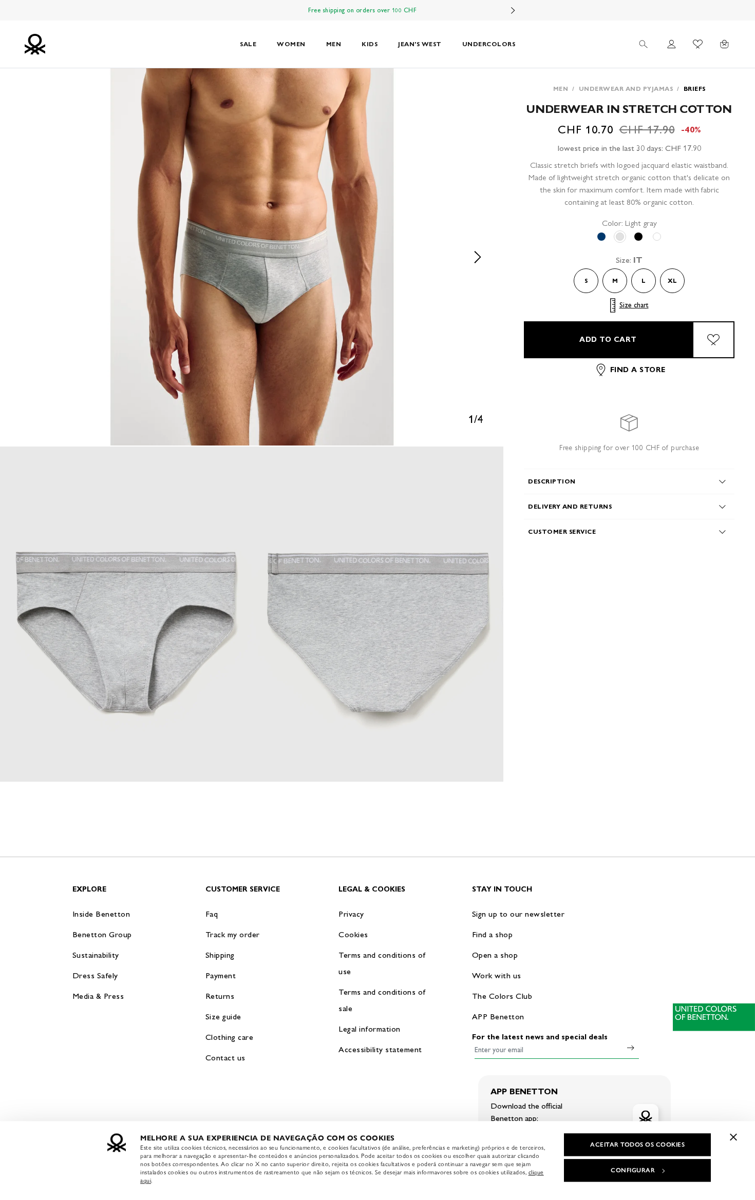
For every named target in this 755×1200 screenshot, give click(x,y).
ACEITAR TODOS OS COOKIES (637, 1144)
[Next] (513, 10)
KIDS (370, 44)
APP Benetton (498, 1016)
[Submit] (630, 1047)
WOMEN (291, 44)
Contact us (225, 1057)
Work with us (496, 975)
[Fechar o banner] (733, 1136)
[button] (251, 257)
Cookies (353, 934)
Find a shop (492, 934)
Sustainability (95, 955)
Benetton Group (102, 934)
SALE (248, 44)
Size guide (223, 1016)
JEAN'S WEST (420, 44)
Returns (220, 996)
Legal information (369, 1029)
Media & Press (98, 996)
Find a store (638, 369)
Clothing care (229, 1037)
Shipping (220, 955)
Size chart (634, 305)
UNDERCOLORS (489, 44)
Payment (220, 975)
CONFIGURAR (633, 1170)
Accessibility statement (380, 1049)
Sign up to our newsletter (518, 914)
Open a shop (495, 955)
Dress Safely (95, 975)
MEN (334, 44)
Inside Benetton (101, 914)
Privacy (351, 914)
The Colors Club (502, 996)
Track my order (232, 934)
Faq (211, 914)
